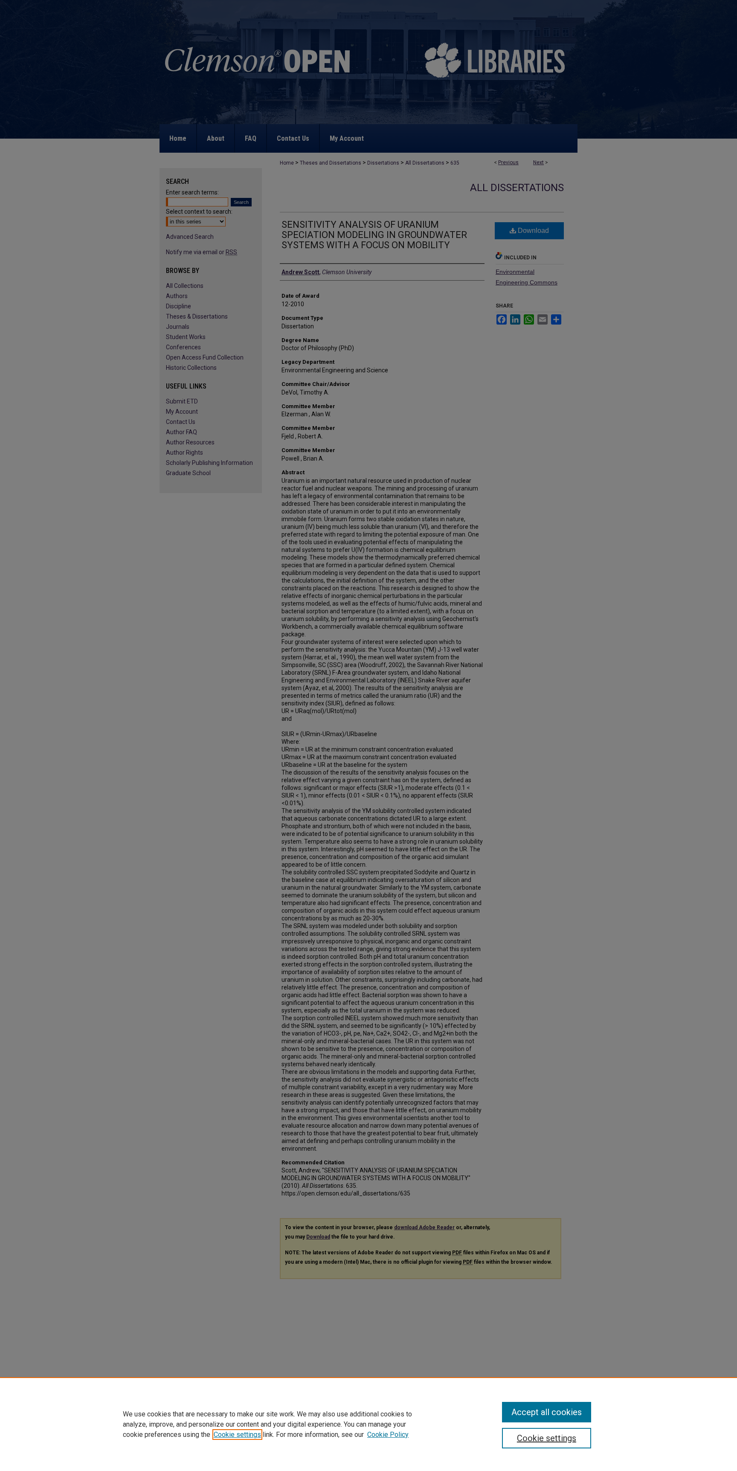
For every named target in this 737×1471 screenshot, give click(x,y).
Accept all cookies (546, 1412)
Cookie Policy (388, 1434)
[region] (368, 1424)
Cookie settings (237, 1434)
